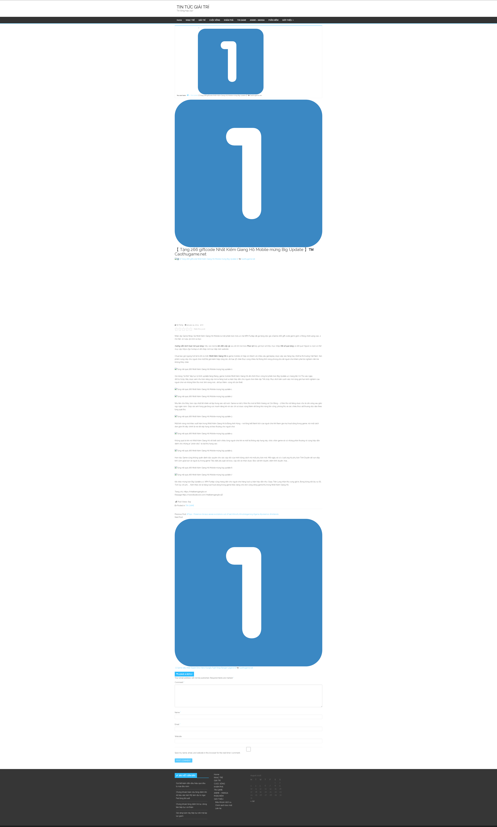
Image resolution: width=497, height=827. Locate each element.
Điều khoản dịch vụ (223, 802)
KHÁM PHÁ (228, 20)
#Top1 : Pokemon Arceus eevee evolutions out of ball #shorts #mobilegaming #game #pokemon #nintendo (233, 514)
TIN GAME (241, 20)
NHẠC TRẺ (190, 20)
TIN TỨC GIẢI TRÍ (193, 7)
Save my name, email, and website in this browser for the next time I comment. (207, 753)
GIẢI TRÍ (202, 20)
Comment (179, 682)
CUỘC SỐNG (214, 20)
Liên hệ (218, 808)
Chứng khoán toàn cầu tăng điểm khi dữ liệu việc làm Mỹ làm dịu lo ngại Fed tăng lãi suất (191, 795)
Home (179, 20)
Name (178, 712)
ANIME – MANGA (257, 20)
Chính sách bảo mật (223, 805)
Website (178, 736)
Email (177, 724)
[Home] (188, 95)
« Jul (252, 801)
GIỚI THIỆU (287, 20)
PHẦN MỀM (273, 20)
